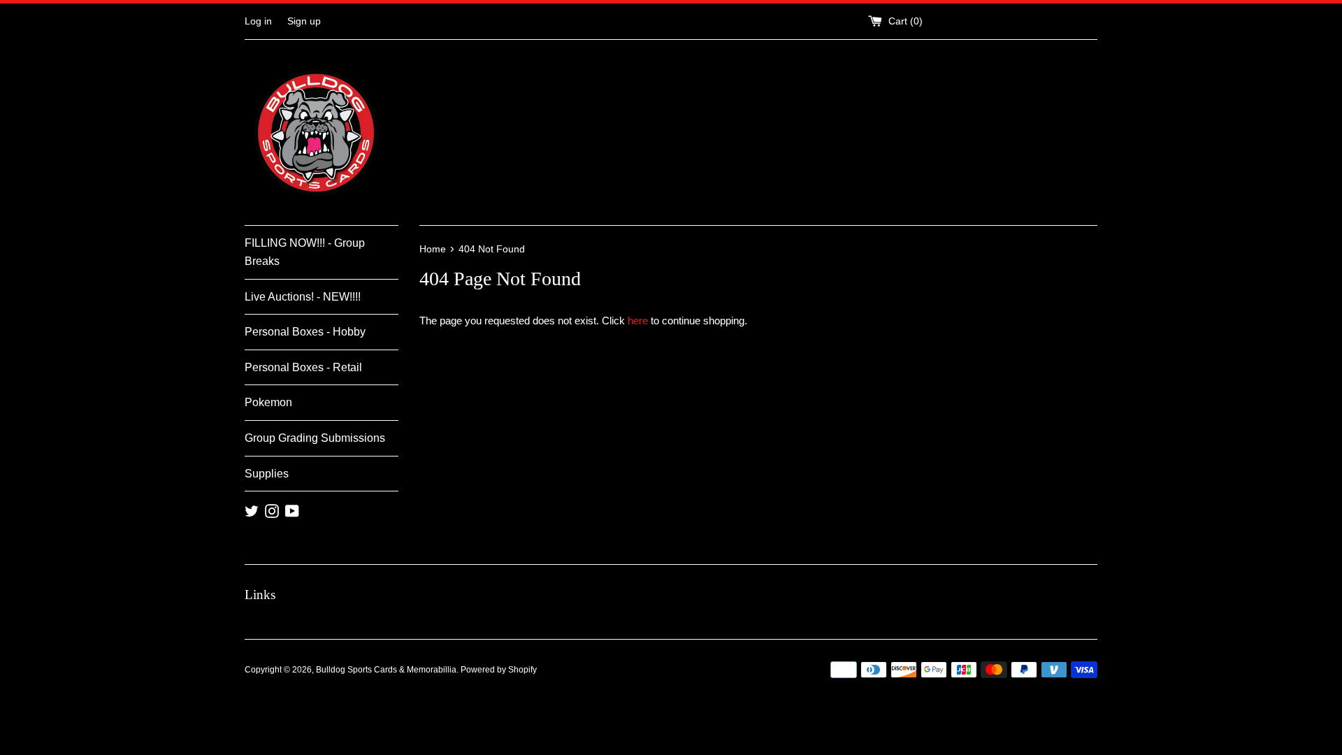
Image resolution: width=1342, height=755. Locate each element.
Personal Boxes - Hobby (305, 332)
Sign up (304, 21)
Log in (258, 21)
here (638, 320)
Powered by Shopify (499, 670)
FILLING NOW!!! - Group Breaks (305, 252)
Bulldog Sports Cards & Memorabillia (386, 670)
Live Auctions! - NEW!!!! (303, 297)
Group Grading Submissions (315, 438)
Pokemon (268, 402)
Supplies (267, 474)
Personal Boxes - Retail (303, 367)
